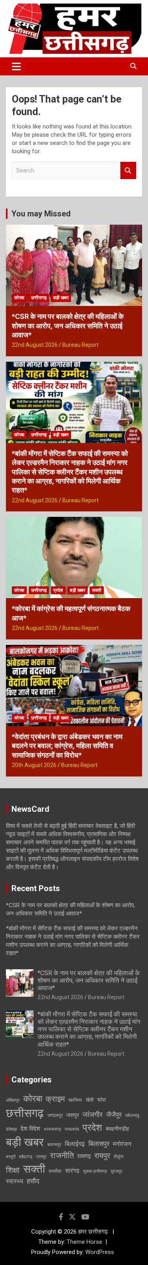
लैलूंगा (119, 1156)
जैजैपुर (114, 1115)
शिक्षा (13, 1170)
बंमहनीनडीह (117, 1129)
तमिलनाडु (132, 1115)
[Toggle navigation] (16, 66)
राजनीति (62, 1155)
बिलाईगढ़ (75, 1144)
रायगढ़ (84, 1156)
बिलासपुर (98, 1144)
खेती (90, 1100)
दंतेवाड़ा (11, 1129)
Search (128, 170)
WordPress (99, 1252)
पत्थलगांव (72, 1129)
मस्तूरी (10, 1156)
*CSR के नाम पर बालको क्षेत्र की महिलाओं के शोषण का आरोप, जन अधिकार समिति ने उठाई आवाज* (68, 325)
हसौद (33, 1181)
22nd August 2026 (35, 345)
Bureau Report (80, 345)
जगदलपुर (55, 1115)
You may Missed (41, 213)
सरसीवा (55, 1171)
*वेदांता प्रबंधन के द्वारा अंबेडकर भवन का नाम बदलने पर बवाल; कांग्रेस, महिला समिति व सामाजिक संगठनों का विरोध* (67, 745)
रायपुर (102, 1155)
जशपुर (72, 1115)
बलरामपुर (54, 1144)
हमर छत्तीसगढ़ (93, 1231)
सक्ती (96, 590)
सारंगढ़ (72, 1170)
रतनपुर (41, 1156)
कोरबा (19, 297)
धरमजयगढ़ (52, 1129)
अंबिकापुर (13, 1100)
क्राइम (55, 1099)
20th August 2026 (34, 765)
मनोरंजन (122, 1144)
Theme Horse (84, 1241)
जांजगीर (92, 1114)
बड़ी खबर (61, 297)
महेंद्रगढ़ (25, 1156)
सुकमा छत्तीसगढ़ (95, 1171)
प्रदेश (58, 590)
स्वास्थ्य (14, 1181)
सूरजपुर (116, 1171)
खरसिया (75, 1100)
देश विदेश (30, 1128)
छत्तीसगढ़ (39, 297)
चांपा (101, 1100)
